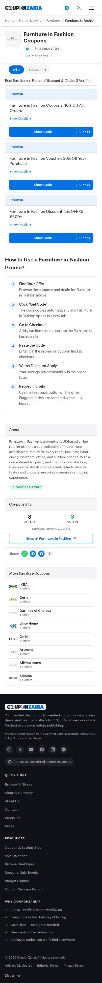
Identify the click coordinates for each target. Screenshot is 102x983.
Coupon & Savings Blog (23, 847)
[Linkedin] (53, 749)
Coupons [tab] (37, 70)
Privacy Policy (74, 965)
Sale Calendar (16, 856)
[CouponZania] (51, 707)
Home (9, 20)
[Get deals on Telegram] (66, 7)
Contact (11, 809)
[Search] (78, 7)
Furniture (53, 20)
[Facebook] (42, 749)
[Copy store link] (50, 553)
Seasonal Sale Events (21, 872)
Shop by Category (19, 793)
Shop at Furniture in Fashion (48, 538)
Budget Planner (17, 881)
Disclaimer (12, 975)
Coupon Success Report (24, 889)
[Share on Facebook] (41, 553)
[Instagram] (9, 749)
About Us (12, 801)
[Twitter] (20, 749)
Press (9, 826)
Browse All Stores (18, 784)
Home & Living (30, 20)
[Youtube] (31, 749)
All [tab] (16, 70)
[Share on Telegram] (33, 553)
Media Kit (12, 818)
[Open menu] (91, 7)
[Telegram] (63, 749)
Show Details (19, 118)
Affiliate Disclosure (18, 965)
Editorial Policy (48, 965)
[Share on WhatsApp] (24, 553)
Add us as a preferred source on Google (42, 762)
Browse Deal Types (20, 864)
